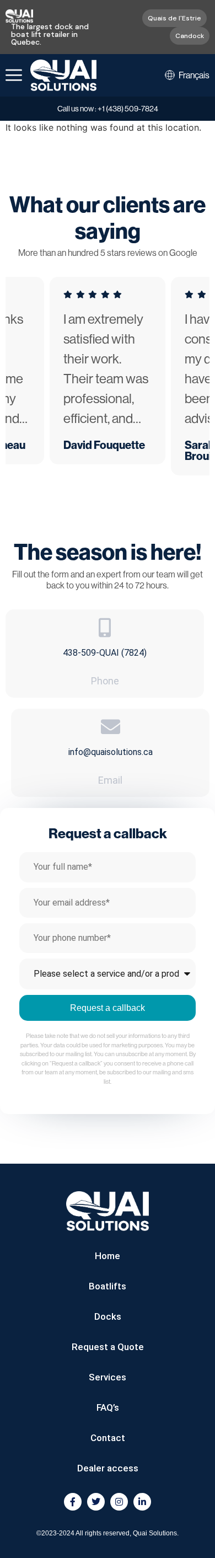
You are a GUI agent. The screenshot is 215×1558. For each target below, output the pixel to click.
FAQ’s (107, 1407)
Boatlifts (107, 1286)
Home (107, 1255)
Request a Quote (108, 1346)
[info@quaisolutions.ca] (110, 726)
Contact (107, 1437)
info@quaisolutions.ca (110, 752)
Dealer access (107, 1468)
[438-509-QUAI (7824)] (105, 627)
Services (107, 1377)
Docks (107, 1316)
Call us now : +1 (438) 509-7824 (107, 108)
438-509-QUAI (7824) (105, 652)
